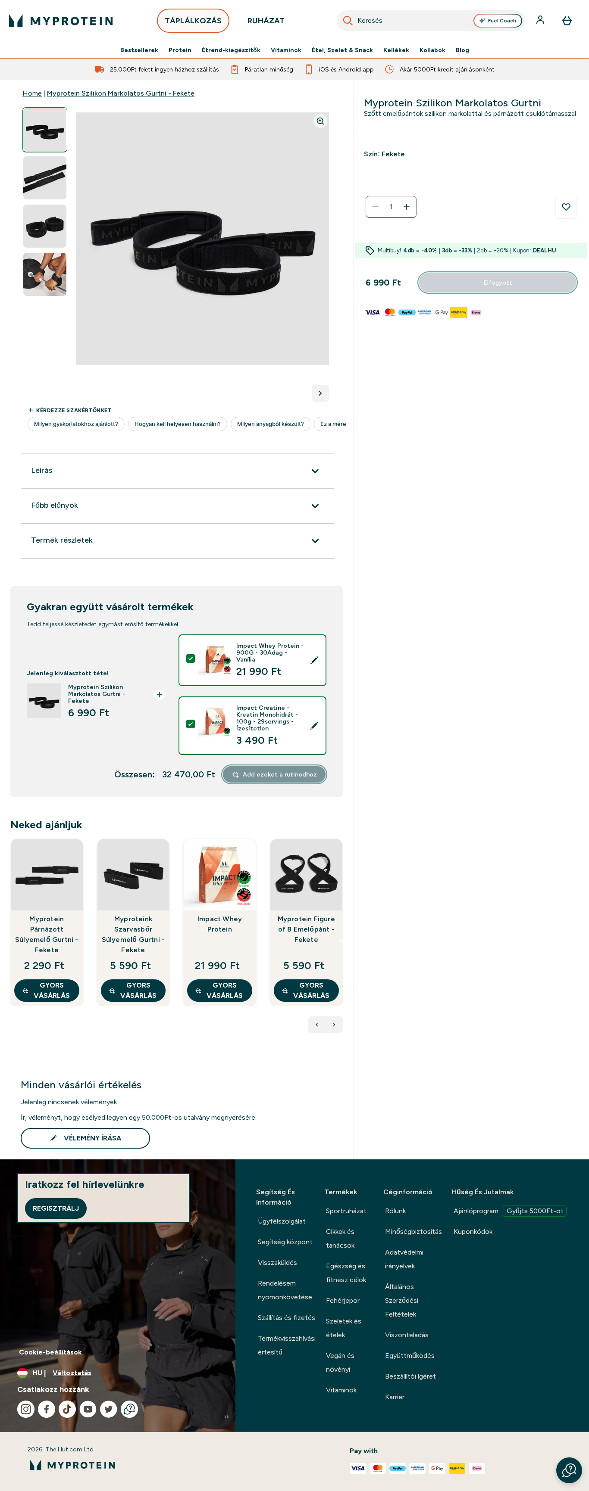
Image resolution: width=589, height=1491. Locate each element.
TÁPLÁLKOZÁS (193, 20)
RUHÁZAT (266, 20)
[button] (569, 1470)
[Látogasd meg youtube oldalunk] (88, 1409)
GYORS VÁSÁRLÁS (52, 990)
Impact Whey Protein (219, 924)
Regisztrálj (56, 1208)
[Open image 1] (44, 129)
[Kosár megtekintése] (567, 20)
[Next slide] (341, 941)
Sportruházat (346, 1211)
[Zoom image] (320, 121)
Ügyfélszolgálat (282, 1221)
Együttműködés (410, 1355)
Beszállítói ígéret (410, 1376)
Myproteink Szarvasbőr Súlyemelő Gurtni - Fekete (133, 934)
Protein (180, 50)
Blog (462, 50)
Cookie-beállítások (50, 1352)
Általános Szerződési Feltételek (401, 1300)
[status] (391, 206)
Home (32, 93)
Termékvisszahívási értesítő (287, 1345)
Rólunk (395, 1211)
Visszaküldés (277, 1262)
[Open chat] (129, 1409)
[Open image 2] (44, 178)
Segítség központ (285, 1242)
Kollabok (432, 50)
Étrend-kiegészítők (231, 50)
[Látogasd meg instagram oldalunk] (25, 1409)
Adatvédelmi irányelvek (404, 1259)
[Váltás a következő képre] (320, 393)
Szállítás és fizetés (286, 1317)
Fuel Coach (502, 21)
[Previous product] (317, 1024)
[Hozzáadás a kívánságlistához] (566, 207)
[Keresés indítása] (348, 20)
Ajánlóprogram (509, 1211)
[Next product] (334, 1024)
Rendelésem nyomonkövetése (285, 1290)
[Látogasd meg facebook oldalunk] (46, 1409)
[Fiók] (541, 21)
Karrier (394, 1397)
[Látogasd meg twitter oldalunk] (108, 1409)
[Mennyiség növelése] (406, 206)
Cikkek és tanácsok (340, 1238)
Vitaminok (286, 50)
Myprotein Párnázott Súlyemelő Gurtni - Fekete (46, 934)
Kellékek (396, 50)
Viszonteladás (407, 1335)
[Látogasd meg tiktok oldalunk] (67, 1409)
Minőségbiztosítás (413, 1231)
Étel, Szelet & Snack (342, 50)
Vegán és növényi (340, 1362)
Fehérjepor (343, 1300)
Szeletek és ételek (343, 1328)
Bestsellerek (139, 50)
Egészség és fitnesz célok (346, 1272)
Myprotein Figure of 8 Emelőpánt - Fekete (306, 929)
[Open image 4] (44, 274)
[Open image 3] (44, 226)
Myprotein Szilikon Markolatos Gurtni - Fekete (120, 93)
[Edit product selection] (314, 660)
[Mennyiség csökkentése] (375, 206)
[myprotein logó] (61, 20)
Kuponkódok (473, 1231)
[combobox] (431, 20)
